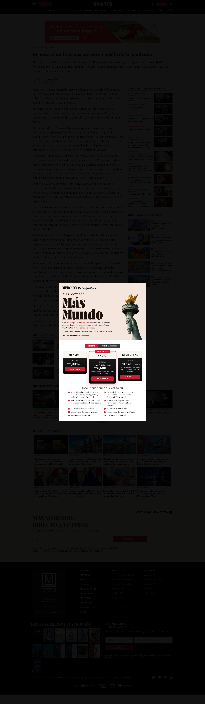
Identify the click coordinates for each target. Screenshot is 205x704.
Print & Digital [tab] (109, 346)
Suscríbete (75, 369)
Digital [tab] (91, 346)
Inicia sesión (83, 336)
